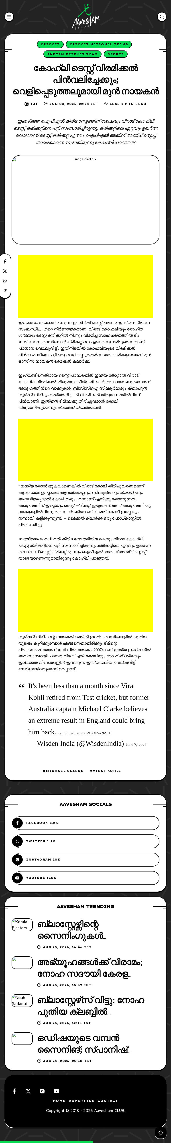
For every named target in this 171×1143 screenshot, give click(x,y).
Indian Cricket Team (72, 54)
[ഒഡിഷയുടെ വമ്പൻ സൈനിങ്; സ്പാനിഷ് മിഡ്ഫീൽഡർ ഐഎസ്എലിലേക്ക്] (22, 1038)
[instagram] (42, 1091)
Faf (34, 104)
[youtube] (56, 1091)
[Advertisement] (85, 286)
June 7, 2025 (136, 744)
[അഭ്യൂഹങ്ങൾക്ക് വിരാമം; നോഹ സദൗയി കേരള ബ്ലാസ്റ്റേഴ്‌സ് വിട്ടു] (22, 962)
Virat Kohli (107, 771)
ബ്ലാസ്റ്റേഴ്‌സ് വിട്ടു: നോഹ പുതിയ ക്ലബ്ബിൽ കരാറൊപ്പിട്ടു (90, 1011)
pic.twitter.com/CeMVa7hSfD (87, 733)
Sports (116, 54)
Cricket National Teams (99, 44)
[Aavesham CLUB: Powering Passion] (86, 17)
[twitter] (28, 1091)
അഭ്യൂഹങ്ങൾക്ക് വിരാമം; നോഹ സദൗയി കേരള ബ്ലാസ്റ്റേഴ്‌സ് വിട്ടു (90, 973)
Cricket (50, 44)
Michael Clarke (64, 771)
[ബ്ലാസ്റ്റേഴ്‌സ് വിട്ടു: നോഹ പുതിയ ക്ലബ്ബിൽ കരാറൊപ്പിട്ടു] (22, 1000)
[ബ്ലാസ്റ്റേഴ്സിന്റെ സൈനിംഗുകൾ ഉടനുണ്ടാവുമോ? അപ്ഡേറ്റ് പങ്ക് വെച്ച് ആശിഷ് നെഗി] (22, 924)
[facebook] (14, 1091)
